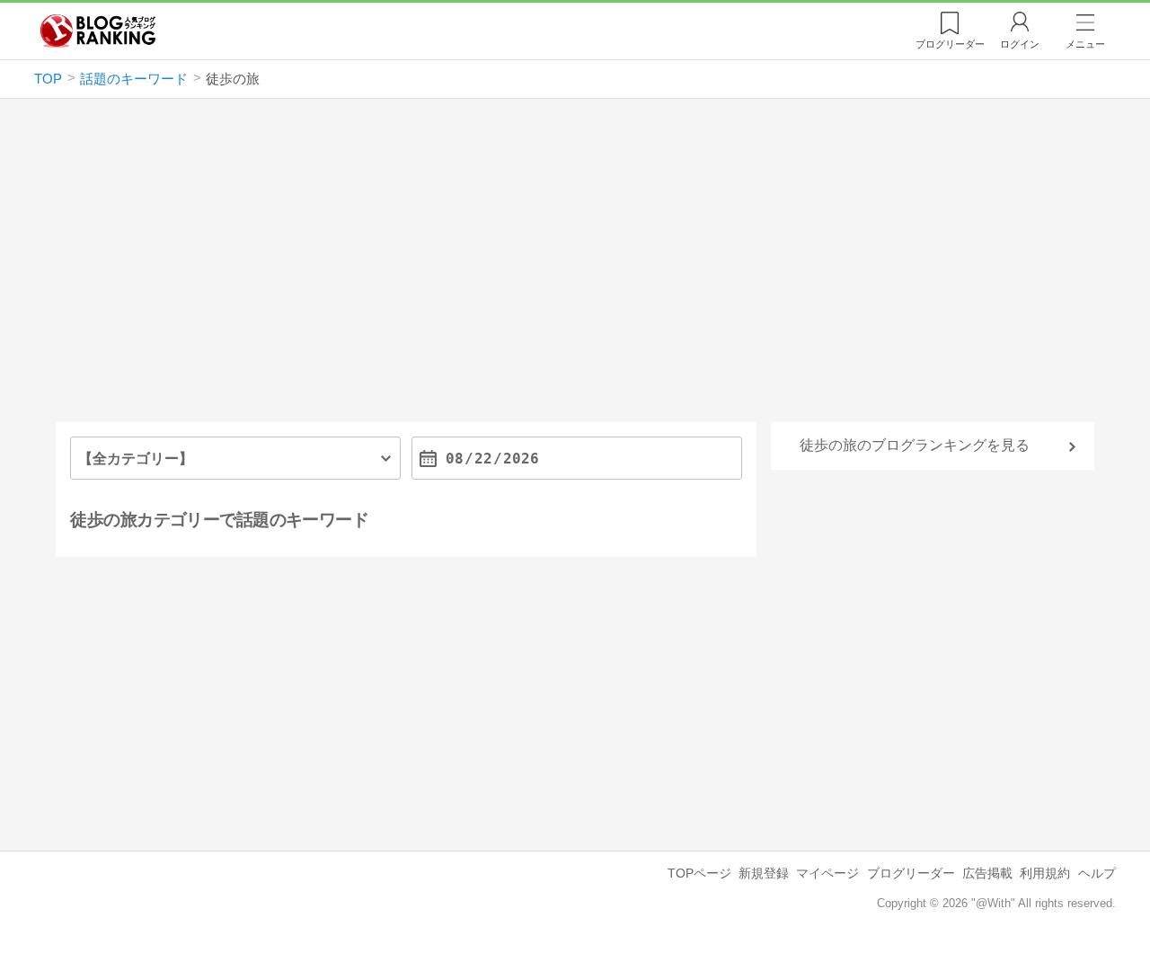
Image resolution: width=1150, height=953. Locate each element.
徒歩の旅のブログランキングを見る (915, 445)
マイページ (827, 873)
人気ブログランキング (97, 30)
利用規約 (1045, 873)
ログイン (1019, 44)
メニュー (1085, 44)
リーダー (950, 44)
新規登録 (764, 873)
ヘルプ (1097, 873)
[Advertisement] (575, 267)
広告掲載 (987, 873)
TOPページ (699, 873)
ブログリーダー (911, 873)
